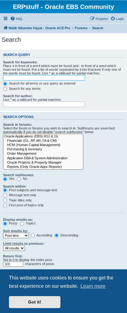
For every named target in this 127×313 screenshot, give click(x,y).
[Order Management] (43, 154)
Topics (30, 223)
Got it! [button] (34, 301)
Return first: (13, 256)
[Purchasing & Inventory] (43, 149)
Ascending (44, 235)
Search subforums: (18, 175)
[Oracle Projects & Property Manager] (43, 162)
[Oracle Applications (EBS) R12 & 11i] (43, 136)
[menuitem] (16, 18)
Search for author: (18, 96)
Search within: (15, 186)
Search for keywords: (20, 62)
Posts (13, 223)
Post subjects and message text (32, 190)
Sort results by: (15, 231)
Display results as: (18, 219)
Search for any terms (24, 88)
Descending (68, 235)
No (24, 178)
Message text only (22, 195)
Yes (11, 178)
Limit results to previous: (23, 243)
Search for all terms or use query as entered (41, 83)
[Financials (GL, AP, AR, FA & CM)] (43, 141)
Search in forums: (17, 124)
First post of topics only (26, 205)
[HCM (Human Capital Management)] (43, 145)
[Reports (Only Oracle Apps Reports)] (43, 167)
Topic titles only (20, 200)
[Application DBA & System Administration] (43, 158)
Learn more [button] (92, 286)
